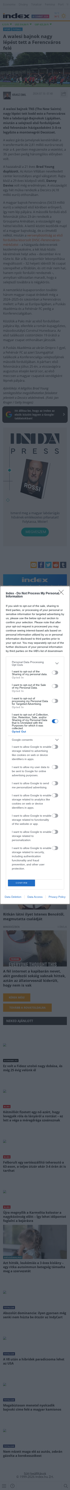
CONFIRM (21, 883)
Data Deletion (13, 896)
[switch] (55, 673)
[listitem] (35, 663)
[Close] (62, 593)
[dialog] (35, 745)
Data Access (35, 896)
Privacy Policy (57, 896)
